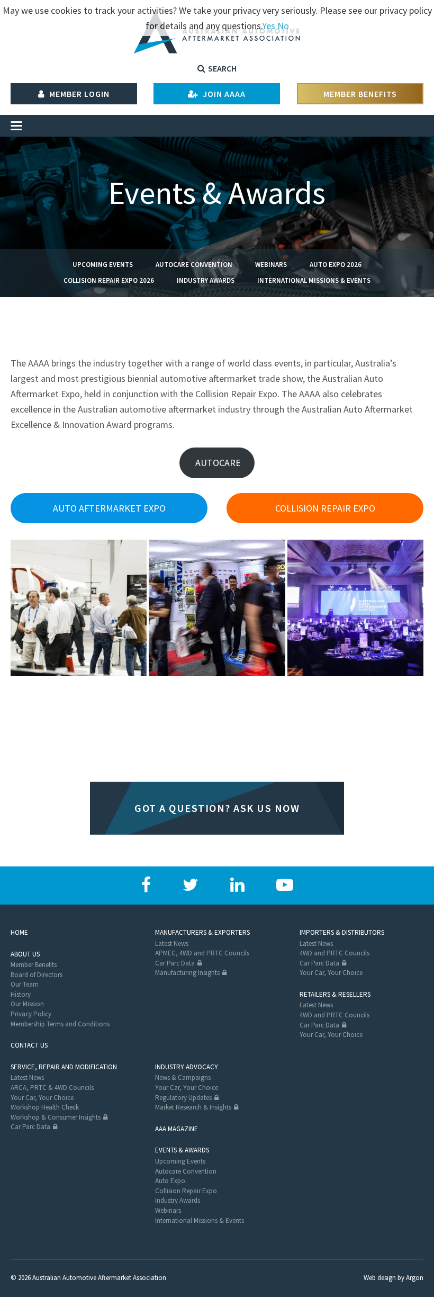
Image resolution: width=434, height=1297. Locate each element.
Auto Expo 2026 (335, 264)
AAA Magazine (176, 1128)
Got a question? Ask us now (217, 808)
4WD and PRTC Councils (334, 953)
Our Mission (27, 1003)
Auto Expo (170, 1180)
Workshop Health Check (45, 1107)
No (283, 26)
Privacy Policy (31, 1013)
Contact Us (29, 1045)
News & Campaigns (183, 1077)
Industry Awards (205, 280)
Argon (414, 1277)
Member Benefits (360, 93)
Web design (380, 1277)
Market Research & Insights (193, 1107)
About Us (25, 954)
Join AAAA (223, 93)
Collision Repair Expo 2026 (109, 280)
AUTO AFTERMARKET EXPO (109, 508)
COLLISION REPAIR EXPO (325, 508)
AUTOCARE (217, 463)
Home (19, 932)
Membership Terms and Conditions (60, 1023)
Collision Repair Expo (186, 1190)
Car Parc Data (175, 963)
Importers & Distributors (342, 932)
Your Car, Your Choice (331, 972)
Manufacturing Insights (187, 972)
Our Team (25, 984)
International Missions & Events (313, 280)
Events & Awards (182, 1150)
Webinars (271, 264)
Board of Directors (36, 974)
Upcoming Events (103, 264)
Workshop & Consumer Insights (56, 1117)
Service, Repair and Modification (64, 1066)
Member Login (78, 93)
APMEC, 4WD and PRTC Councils (202, 953)
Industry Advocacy (186, 1066)
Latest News (171, 943)
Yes (268, 26)
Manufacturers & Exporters (202, 932)
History (21, 994)
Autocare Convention (194, 264)
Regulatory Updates (183, 1097)
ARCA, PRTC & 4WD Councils (52, 1087)
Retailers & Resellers (335, 994)
